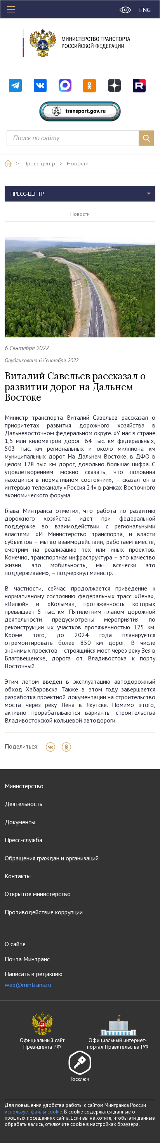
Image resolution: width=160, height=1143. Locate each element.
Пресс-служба (23, 840)
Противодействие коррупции (44, 912)
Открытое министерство (38, 894)
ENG (145, 9)
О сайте (15, 943)
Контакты (18, 876)
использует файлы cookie (33, 1111)
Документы (20, 822)
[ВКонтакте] (53, 747)
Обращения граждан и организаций (52, 858)
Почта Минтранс (27, 958)
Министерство (24, 786)
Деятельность (23, 804)
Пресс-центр (39, 164)
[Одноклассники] (69, 747)
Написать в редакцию (34, 979)
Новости (78, 164)
